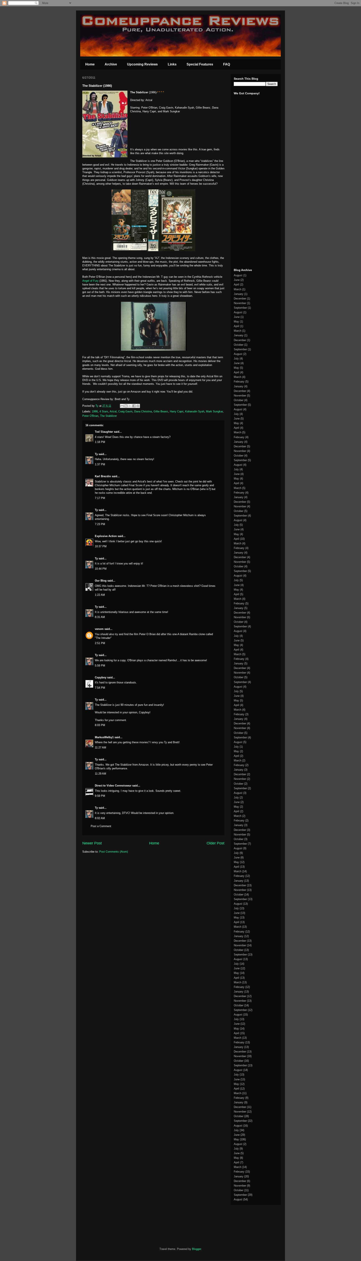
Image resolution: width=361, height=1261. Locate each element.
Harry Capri (176, 411)
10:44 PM (101, 568)
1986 (95, 411)
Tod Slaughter (104, 431)
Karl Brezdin (103, 476)
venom (99, 628)
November (240, 303)
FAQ (226, 64)
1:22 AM (100, 594)
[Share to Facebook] (134, 406)
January (238, 293)
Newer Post (92, 843)
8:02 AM (100, 818)
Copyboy (100, 677)
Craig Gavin (125, 411)
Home (90, 64)
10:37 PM (101, 546)
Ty (96, 454)
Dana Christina (143, 411)
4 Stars (103, 411)
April (236, 284)
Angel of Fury (90, 280)
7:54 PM (100, 687)
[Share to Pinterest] (138, 406)
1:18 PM (100, 442)
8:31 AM (100, 617)
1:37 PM (100, 464)
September (240, 307)
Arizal (113, 411)
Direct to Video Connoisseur (113, 785)
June (237, 279)
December (240, 298)
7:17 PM (100, 498)
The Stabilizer (108, 415)
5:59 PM (100, 665)
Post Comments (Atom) (113, 851)
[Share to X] (130, 406)
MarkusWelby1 (104, 737)
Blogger (196, 1249)
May (236, 321)
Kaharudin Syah (194, 411)
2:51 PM (100, 643)
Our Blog (101, 580)
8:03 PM (100, 725)
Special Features (200, 64)
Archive (111, 64)
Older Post (215, 843)
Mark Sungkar (214, 411)
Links (172, 64)
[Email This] (122, 406)
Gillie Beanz (161, 411)
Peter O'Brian (90, 415)
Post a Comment (101, 826)
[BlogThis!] (126, 406)
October (238, 344)
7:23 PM (100, 524)
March (237, 289)
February (239, 381)
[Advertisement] (246, 200)
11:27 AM (100, 747)
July (236, 358)
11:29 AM (100, 773)
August (238, 275)
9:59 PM (100, 795)
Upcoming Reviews (142, 64)
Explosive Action (106, 536)
